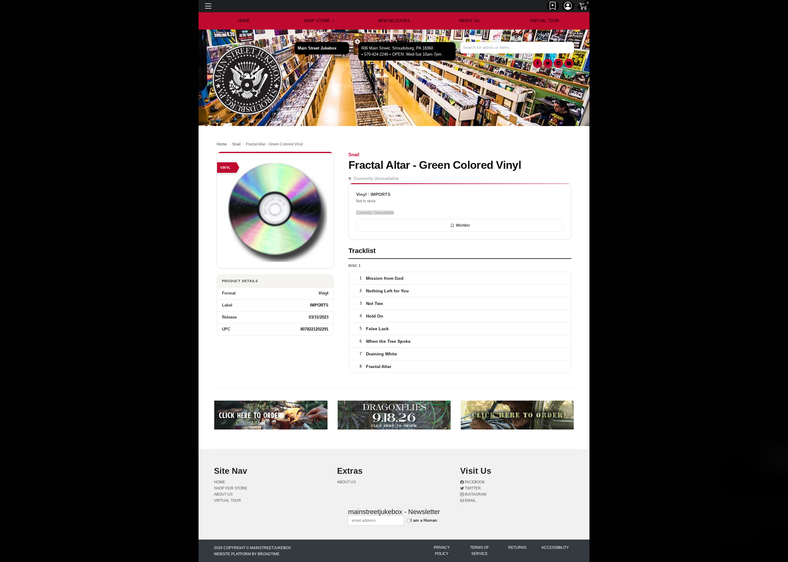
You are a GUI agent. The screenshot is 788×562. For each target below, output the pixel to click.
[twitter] (548, 63)
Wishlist (463, 225)
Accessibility (555, 547)
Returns (517, 547)
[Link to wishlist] (553, 7)
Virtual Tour (544, 20)
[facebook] (537, 63)
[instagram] (558, 63)
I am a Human (424, 520)
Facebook (474, 482)
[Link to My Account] (568, 7)
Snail (236, 144)
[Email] (569, 63)
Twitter (472, 488)
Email (470, 500)
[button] (319, 20)
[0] (583, 7)
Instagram (475, 494)
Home (222, 144)
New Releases (394, 20)
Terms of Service (479, 550)
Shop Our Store (230, 488)
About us (469, 20)
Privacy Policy (442, 550)
